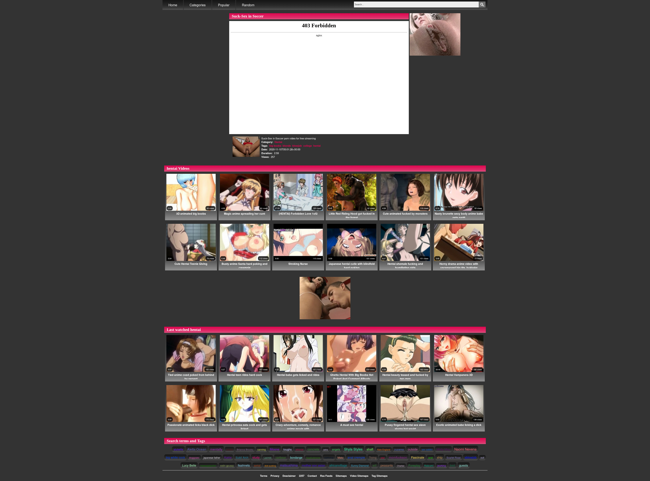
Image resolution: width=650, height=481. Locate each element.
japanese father (211, 457)
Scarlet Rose (454, 457)
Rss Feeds (326, 476)
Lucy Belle (189, 465)
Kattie (228, 457)
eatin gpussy (227, 465)
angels (336, 449)
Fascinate (417, 457)
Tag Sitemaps (379, 476)
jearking (441, 465)
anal (430, 457)
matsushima (289, 465)
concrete (313, 449)
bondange (296, 457)
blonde (287, 146)
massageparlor (208, 465)
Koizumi (428, 465)
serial (257, 465)
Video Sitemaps (359, 476)
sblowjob (470, 457)
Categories (198, 5)
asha (325, 449)
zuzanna (399, 449)
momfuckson (398, 457)
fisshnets (244, 465)
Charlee (400, 465)
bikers (229, 449)
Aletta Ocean (196, 449)
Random (248, 5)
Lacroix (268, 457)
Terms (263, 476)
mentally (216, 449)
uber (383, 457)
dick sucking (270, 465)
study (256, 457)
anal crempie (356, 457)
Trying (372, 457)
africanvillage (338, 465)
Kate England (383, 449)
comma (328, 457)
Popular (224, 5)
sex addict (427, 449)
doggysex (194, 457)
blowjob (297, 146)
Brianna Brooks (245, 449)
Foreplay (414, 465)
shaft (370, 449)
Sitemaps (341, 476)
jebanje (300, 449)
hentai (317, 146)
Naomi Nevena (465, 449)
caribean (281, 457)
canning (261, 449)
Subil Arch (242, 457)
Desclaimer (289, 476)
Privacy (274, 476)
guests (463, 465)
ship (439, 457)
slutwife (178, 449)
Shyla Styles (353, 449)
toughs (287, 449)
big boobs (275, 146)
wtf (374, 465)
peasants (387, 465)
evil (482, 457)
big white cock (175, 457)
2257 (301, 476)
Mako (340, 457)
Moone (274, 449)
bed (452, 465)
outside (413, 449)
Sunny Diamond (360, 465)
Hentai (278, 142)
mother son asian (313, 465)
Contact (312, 476)
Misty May (443, 449)
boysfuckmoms (313, 457)
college (307, 146)
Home (172, 5)
